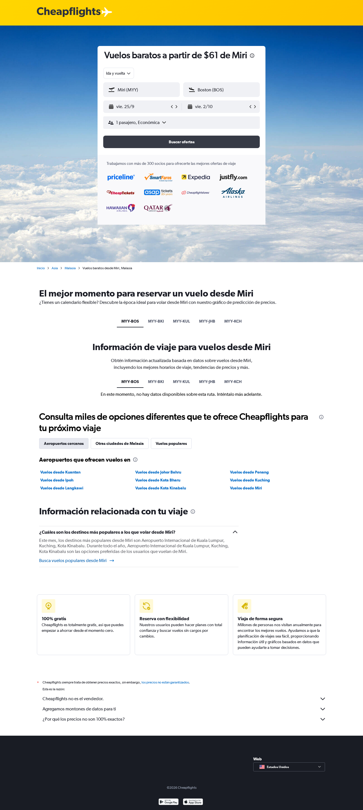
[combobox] (118, 73)
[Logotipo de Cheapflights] (68, 12)
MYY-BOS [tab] (130, 321)
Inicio (41, 268)
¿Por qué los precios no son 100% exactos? (84, 719)
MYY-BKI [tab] (156, 321)
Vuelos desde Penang (249, 472)
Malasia (70, 268)
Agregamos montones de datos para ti (79, 709)
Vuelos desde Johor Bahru (158, 472)
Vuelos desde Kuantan (60, 472)
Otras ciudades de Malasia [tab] (120, 443)
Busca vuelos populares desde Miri (73, 560)
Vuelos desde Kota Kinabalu (160, 488)
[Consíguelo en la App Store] (193, 802)
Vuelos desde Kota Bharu (157, 480)
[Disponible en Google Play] (168, 802)
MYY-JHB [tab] (207, 321)
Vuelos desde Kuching (250, 480)
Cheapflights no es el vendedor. (73, 698)
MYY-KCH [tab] (233, 321)
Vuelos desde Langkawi (61, 488)
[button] (252, 56)
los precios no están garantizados (165, 682)
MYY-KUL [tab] (181, 321)
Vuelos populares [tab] (171, 443)
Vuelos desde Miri (246, 488)
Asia (55, 268)
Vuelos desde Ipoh (56, 480)
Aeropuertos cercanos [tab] (64, 443)
